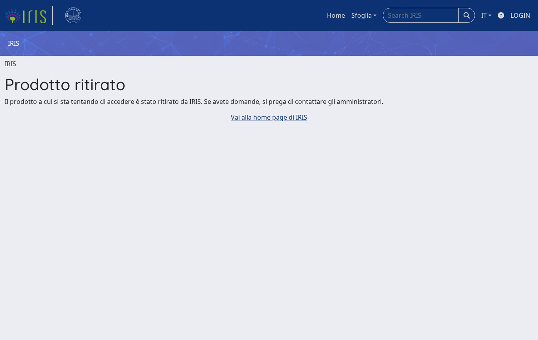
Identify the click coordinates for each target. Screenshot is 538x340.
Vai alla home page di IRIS (269, 117)
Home (336, 15)
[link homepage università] (73, 15)
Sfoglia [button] (361, 15)
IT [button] (484, 15)
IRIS (10, 63)
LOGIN (520, 15)
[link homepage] (29, 15)
